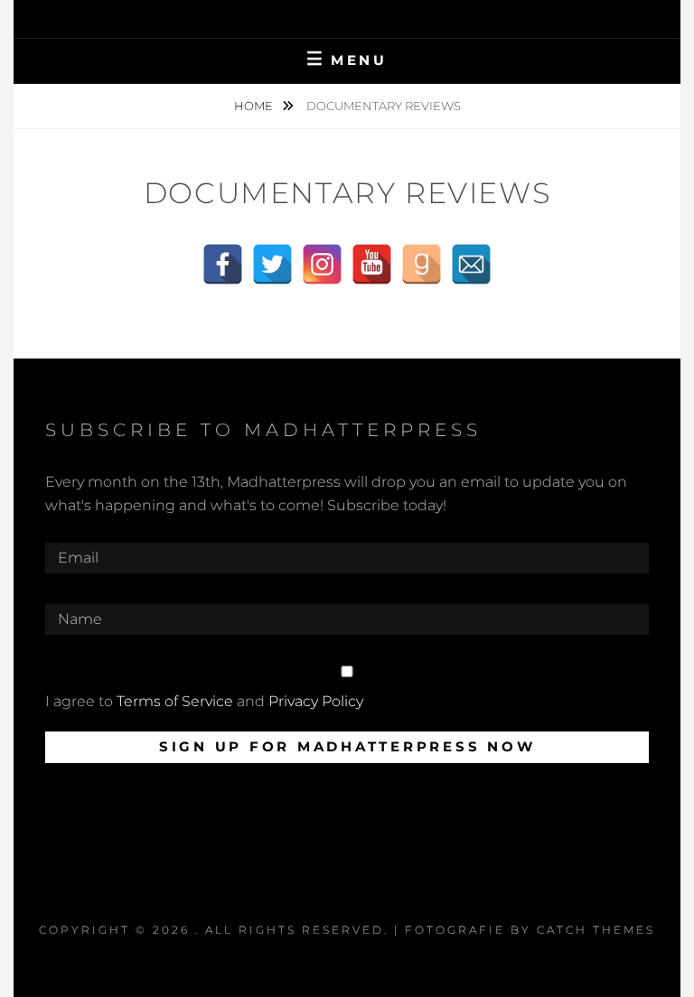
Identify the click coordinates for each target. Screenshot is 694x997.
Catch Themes (596, 929)
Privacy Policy (315, 701)
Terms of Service (175, 701)
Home (255, 105)
